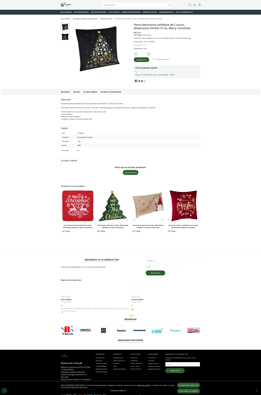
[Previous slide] (64, 212)
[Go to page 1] (128, 316)
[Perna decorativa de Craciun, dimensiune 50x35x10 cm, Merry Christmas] (148, 206)
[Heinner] (139, 334)
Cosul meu (151, 361)
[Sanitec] (121, 334)
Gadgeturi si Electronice (131, 12)
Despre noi (99, 361)
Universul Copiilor (150, 12)
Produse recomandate (111, 92)
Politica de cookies (143, 385)
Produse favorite (135, 369)
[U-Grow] (157, 334)
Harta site (116, 363)
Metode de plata (153, 363)
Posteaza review (130, 172)
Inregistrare (134, 361)
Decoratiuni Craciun (106, 19)
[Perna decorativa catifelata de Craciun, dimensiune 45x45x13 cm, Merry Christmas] (183, 206)
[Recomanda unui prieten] (145, 81)
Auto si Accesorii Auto (184, 12)
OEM (79, 145)
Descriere (65, 92)
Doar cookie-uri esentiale (188, 391)
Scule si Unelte (113, 12)
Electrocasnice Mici (81, 12)
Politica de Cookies (101, 372)
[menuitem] (65, 27)
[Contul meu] (194, 5)
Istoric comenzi (135, 366)
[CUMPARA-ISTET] (73, 5)
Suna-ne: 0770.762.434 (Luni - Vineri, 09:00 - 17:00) (154, 75)
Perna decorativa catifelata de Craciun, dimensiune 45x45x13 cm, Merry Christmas (183, 226)
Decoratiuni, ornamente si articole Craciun (85, 19)
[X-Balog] (67, 334)
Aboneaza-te (155, 273)
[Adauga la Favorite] (92, 220)
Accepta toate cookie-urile (188, 385)
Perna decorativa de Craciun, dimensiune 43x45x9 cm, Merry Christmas (113, 226)
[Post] (139, 81)
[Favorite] (190, 5)
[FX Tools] (103, 334)
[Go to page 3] (132, 315)
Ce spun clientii (90, 92)
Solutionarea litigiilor (119, 369)
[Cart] (199, 5)
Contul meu (134, 358)
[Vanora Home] (193, 334)
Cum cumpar (152, 358)
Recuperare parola (136, 363)
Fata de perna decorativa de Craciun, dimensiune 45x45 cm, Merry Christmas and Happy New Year (77, 226)
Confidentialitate (101, 366)
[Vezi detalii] (64, 220)
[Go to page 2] (130, 315)
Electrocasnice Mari (98, 12)
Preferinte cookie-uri (118, 391)
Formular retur (100, 358)
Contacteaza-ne (118, 358)
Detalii (76, 92)
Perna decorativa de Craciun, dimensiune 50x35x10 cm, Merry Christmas (148, 226)
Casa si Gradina (66, 12)
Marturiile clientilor (101, 369)
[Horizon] (85, 334)
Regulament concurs (154, 369)
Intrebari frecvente (119, 361)
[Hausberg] (175, 334)
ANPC (115, 366)
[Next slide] (196, 212)
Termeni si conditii (101, 363)
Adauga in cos (141, 60)
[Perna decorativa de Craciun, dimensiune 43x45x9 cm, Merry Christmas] (113, 206)
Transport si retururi (154, 366)
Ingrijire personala (166, 12)
